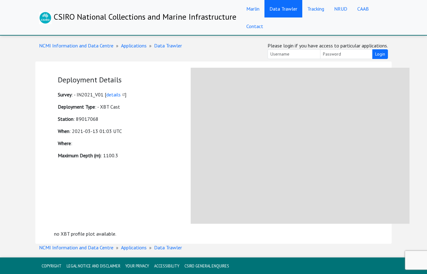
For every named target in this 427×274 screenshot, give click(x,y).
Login (380, 54)
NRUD (340, 9)
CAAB (363, 9)
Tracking (315, 9)
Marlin (252, 9)
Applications (134, 45)
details (113, 94)
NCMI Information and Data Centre (76, 45)
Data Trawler (283, 9)
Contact (254, 26)
